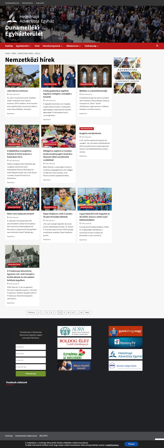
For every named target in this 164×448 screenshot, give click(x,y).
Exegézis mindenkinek (90, 133)
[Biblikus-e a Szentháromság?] (95, 76)
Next (87, 312)
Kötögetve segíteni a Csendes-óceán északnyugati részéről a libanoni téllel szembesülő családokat (57, 155)
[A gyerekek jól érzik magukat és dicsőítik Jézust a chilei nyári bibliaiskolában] (95, 199)
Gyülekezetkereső (12, 3)
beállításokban (112, 445)
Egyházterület (22, 46)
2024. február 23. (50, 100)
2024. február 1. (14, 217)
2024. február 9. (50, 164)
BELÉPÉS (43, 435)
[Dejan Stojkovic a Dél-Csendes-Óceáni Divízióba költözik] (58, 199)
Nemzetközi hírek (14, 84)
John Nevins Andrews (17, 90)
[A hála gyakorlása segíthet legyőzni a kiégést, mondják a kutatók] (58, 76)
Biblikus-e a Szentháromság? (93, 90)
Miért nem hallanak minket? (20, 213)
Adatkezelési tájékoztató (26, 435)
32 (81, 312)
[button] (157, 46)
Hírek (37, 46)
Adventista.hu (27, 3)
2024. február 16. (86, 94)
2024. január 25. (86, 224)
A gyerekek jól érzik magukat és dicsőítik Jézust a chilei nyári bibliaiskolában (94, 217)
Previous (31, 312)
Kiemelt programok (51, 46)
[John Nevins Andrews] (22, 76)
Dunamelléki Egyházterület (24, 30)
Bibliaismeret (72, 46)
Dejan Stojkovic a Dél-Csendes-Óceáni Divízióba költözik (58, 215)
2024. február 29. (14, 94)
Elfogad (131, 444)
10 (68, 312)
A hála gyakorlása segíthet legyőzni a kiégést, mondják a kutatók (57, 94)
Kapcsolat (40, 3)
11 (73, 312)
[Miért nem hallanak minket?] (22, 199)
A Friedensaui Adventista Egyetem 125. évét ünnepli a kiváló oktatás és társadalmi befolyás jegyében (20, 276)
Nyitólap (9, 46)
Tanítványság (90, 46)
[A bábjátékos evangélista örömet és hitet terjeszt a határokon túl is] (22, 136)
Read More (10, 113)
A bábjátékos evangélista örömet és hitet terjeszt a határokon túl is (19, 154)
